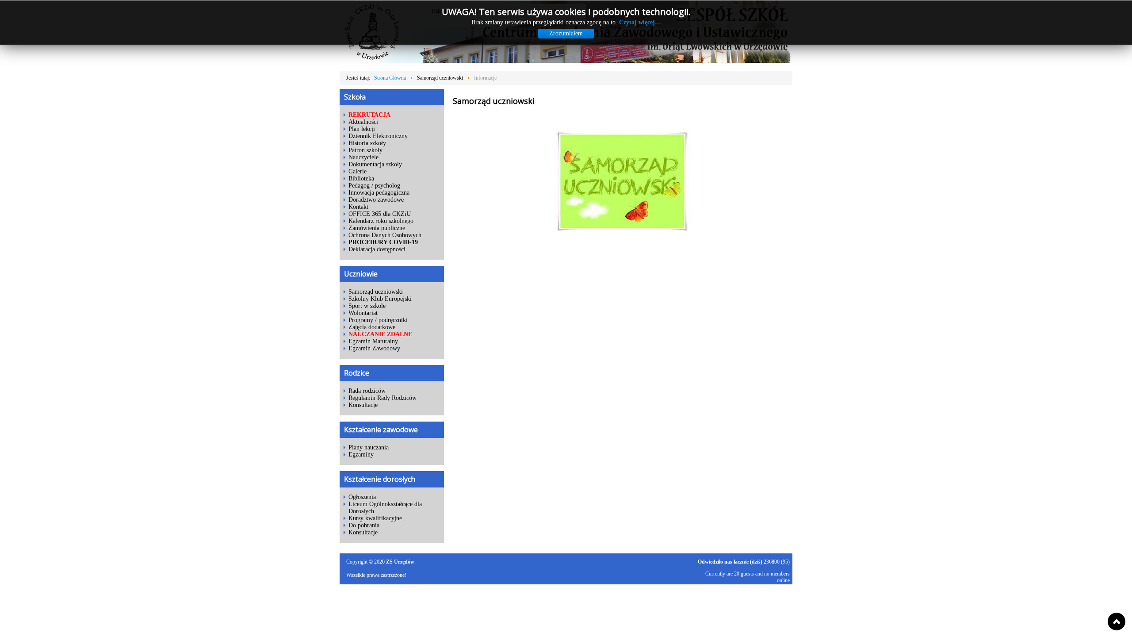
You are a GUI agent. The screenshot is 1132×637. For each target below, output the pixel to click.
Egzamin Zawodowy (374, 348)
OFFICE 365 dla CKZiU (379, 214)
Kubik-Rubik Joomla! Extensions (754, 592)
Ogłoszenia (362, 497)
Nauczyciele (363, 157)
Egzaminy (361, 454)
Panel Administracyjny (768, 604)
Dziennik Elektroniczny (378, 136)
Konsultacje (363, 405)
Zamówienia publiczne (376, 228)
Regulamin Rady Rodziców (382, 398)
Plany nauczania (368, 447)
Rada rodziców (367, 391)
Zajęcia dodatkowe (371, 327)
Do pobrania (363, 525)
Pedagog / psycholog (374, 185)
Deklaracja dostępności (376, 249)
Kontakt (358, 206)
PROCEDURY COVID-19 (383, 242)
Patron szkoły (365, 150)
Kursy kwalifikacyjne (375, 518)
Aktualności (363, 122)
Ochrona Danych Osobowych (384, 235)
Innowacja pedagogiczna (378, 192)
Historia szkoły (367, 143)
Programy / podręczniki (378, 320)
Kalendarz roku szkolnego (380, 221)
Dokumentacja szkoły (375, 164)
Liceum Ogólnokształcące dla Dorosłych (385, 507)
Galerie (357, 171)
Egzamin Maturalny (373, 341)
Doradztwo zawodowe (376, 199)
